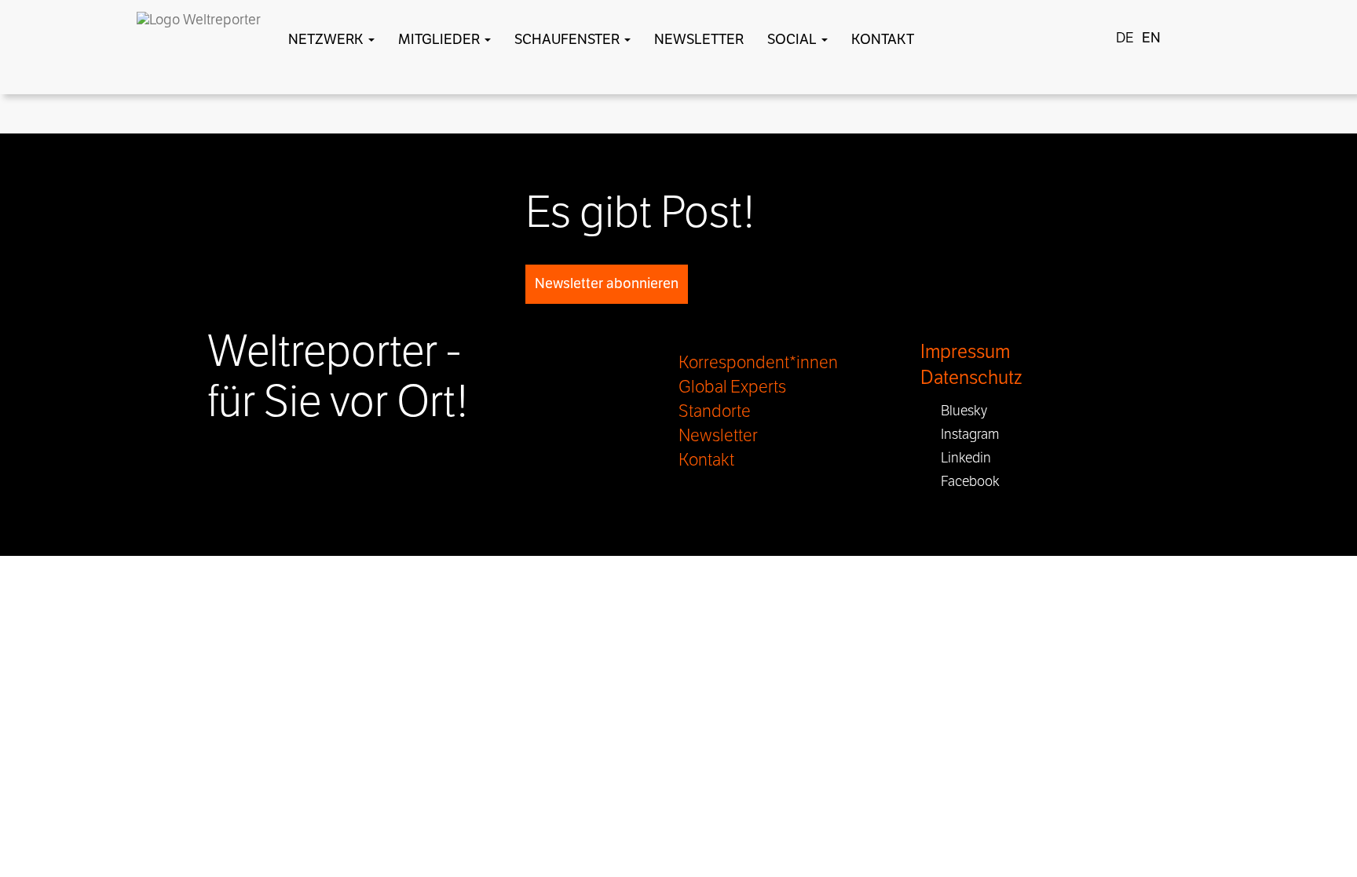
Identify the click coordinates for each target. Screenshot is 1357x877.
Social (793, 39)
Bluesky (959, 410)
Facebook (965, 481)
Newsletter (699, 39)
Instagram (965, 434)
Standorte (714, 411)
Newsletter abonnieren (606, 283)
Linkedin (961, 457)
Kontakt (882, 39)
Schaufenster (568, 39)
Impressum (965, 352)
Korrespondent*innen (758, 363)
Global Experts (732, 387)
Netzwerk (327, 39)
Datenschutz (971, 378)
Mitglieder (440, 39)
